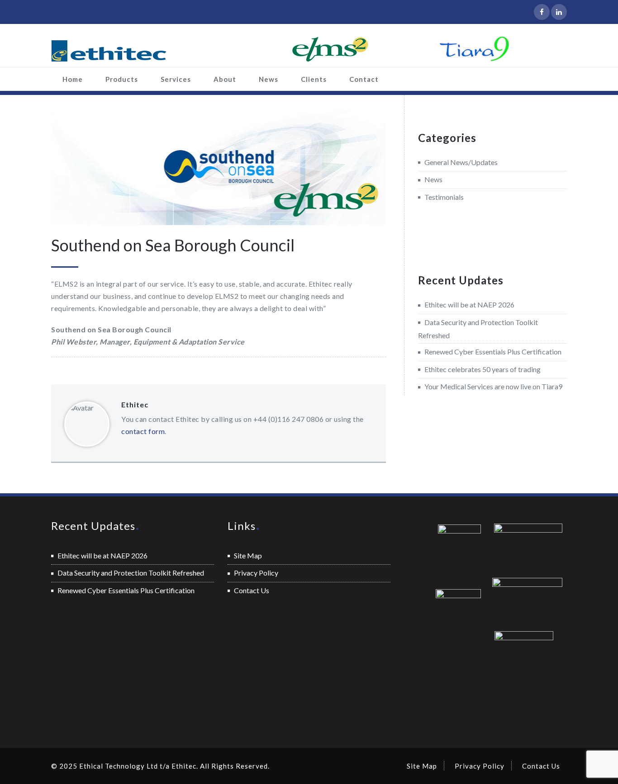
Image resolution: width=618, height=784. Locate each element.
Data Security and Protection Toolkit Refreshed (130, 572)
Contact (364, 79)
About (225, 79)
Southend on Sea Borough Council (173, 245)
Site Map (248, 555)
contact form (143, 431)
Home (72, 79)
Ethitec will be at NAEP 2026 (469, 304)
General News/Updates (461, 162)
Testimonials (444, 197)
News (268, 79)
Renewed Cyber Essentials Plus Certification (492, 351)
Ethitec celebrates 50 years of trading (482, 369)
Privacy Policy (256, 572)
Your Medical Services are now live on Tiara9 (493, 386)
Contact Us (251, 590)
